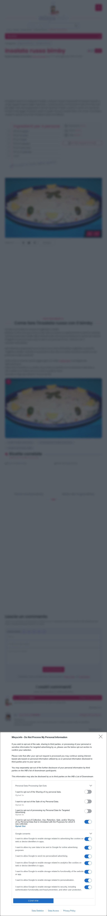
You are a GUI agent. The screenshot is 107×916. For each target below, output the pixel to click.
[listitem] (53, 785)
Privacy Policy (69, 911)
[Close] (101, 737)
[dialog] (53, 824)
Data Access (53, 911)
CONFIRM (33, 901)
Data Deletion (38, 911)
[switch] (88, 792)
